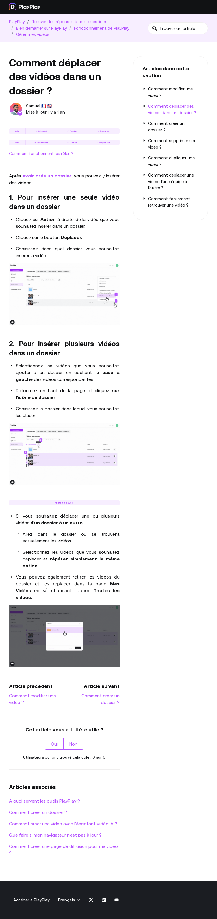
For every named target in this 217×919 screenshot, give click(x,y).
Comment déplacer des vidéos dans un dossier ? (172, 109)
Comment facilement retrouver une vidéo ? (169, 202)
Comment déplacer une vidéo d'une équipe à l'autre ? (171, 181)
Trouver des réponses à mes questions (69, 21)
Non (73, 743)
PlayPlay (17, 21)
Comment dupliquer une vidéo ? (171, 161)
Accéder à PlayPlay (31, 900)
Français (67, 900)
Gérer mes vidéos (32, 34)
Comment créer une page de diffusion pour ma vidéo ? (63, 849)
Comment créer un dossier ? (38, 812)
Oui (54, 743)
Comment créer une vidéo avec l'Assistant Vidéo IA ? (63, 823)
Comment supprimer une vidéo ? (172, 143)
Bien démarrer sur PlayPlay (41, 28)
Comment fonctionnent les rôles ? (41, 153)
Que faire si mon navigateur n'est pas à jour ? (55, 834)
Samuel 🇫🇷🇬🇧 (39, 105)
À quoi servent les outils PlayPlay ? (44, 800)
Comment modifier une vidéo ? (170, 92)
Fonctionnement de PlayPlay (101, 28)
